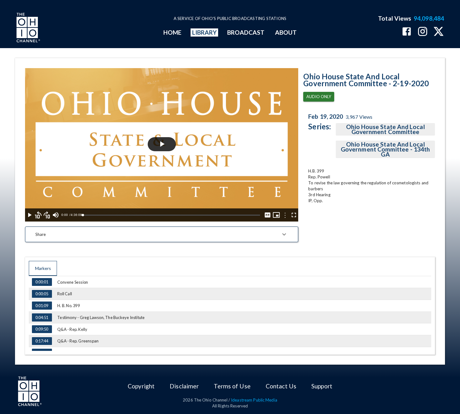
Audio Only (318, 96)
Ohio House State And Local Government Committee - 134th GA (385, 149)
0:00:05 (41, 293)
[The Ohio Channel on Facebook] (406, 32)
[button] (161, 234)
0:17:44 (41, 340)
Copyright (141, 386)
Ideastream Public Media (254, 399)
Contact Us (281, 386)
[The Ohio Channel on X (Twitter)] (438, 32)
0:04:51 (41, 317)
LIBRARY (204, 32)
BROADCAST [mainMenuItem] (246, 32)
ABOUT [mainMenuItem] (286, 32)
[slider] (171, 215)
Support (321, 386)
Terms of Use (232, 386)
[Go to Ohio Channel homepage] (27, 28)
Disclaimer (184, 386)
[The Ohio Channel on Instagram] (422, 32)
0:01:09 (41, 305)
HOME (172, 32)
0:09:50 (41, 329)
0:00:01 (41, 281)
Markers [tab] (43, 268)
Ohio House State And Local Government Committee (385, 129)
